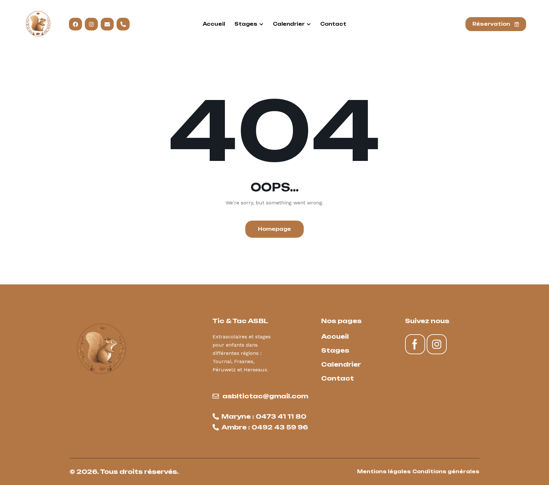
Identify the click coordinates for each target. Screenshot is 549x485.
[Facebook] (75, 24)
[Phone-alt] (123, 24)
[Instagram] (91, 24)
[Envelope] (107, 24)
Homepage (274, 229)
